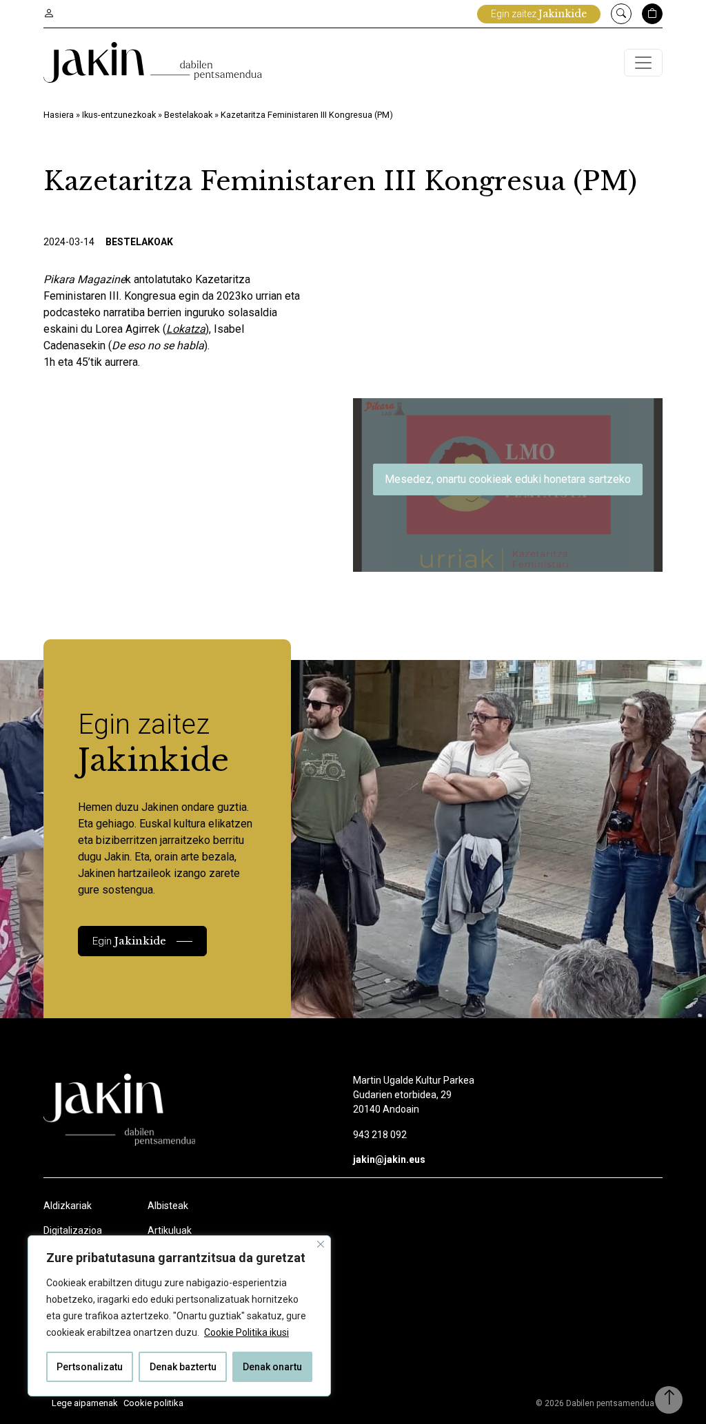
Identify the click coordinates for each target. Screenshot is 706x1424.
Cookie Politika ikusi (246, 1332)
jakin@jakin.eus (389, 1159)
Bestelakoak (188, 115)
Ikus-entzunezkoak (119, 115)
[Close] (320, 1244)
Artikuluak (170, 1230)
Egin (129, 940)
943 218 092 (380, 1134)
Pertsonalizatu (90, 1366)
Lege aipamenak (85, 1403)
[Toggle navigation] (643, 62)
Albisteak (168, 1205)
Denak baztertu (183, 1366)
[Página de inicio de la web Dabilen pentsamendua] (152, 62)
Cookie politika (153, 1403)
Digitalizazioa (72, 1230)
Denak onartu (272, 1366)
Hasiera (58, 115)
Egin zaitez (539, 14)
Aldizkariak (67, 1205)
